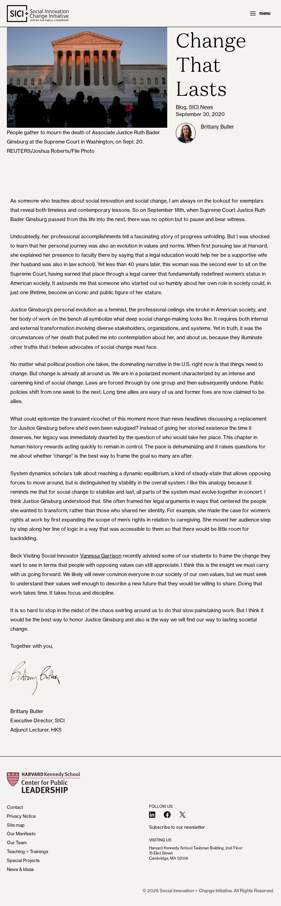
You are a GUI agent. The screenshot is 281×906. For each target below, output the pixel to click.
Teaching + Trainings (27, 851)
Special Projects (23, 860)
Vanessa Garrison (100, 555)
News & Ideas (20, 869)
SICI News (201, 107)
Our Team (17, 842)
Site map (16, 825)
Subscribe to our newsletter (177, 827)
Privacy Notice (21, 816)
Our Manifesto (21, 833)
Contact (15, 807)
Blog (181, 107)
